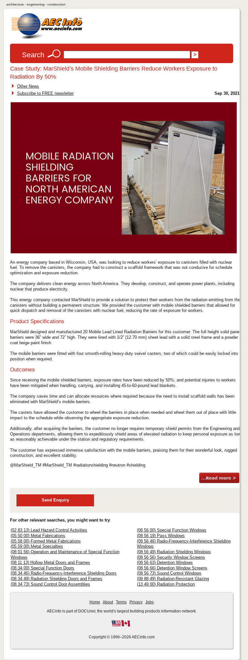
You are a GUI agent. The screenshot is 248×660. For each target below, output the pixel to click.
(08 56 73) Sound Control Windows (169, 573)
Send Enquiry (55, 500)
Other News (28, 86)
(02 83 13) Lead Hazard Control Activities (49, 530)
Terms (121, 602)
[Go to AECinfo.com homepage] (47, 38)
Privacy (135, 602)
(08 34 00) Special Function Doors (42, 568)
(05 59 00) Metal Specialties (37, 546)
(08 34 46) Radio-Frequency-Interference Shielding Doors (64, 573)
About (108, 602)
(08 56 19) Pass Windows (161, 535)
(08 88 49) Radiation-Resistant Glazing (173, 578)
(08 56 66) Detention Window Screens (172, 568)
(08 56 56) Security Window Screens (171, 557)
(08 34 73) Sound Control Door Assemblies (50, 584)
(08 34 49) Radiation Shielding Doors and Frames (56, 578)
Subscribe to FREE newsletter (45, 93)
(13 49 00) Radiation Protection (166, 584)
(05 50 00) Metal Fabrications (38, 535)
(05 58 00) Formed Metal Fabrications (46, 541)
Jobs (149, 602)
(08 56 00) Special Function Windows (171, 530)
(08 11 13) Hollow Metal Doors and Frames (50, 562)
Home (94, 602)
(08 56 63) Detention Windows (165, 562)
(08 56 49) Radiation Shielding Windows (174, 551)
